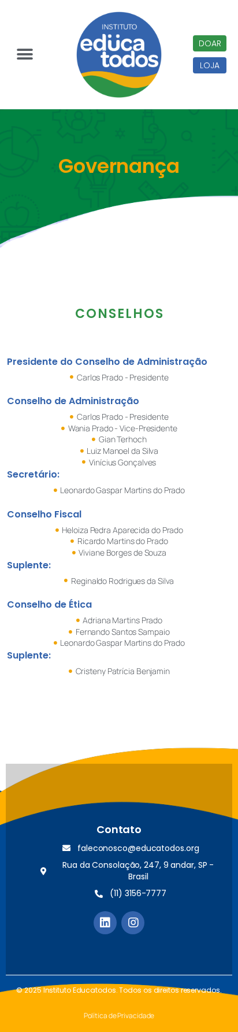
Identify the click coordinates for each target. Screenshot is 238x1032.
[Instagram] (132, 922)
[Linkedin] (105, 922)
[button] (209, 43)
